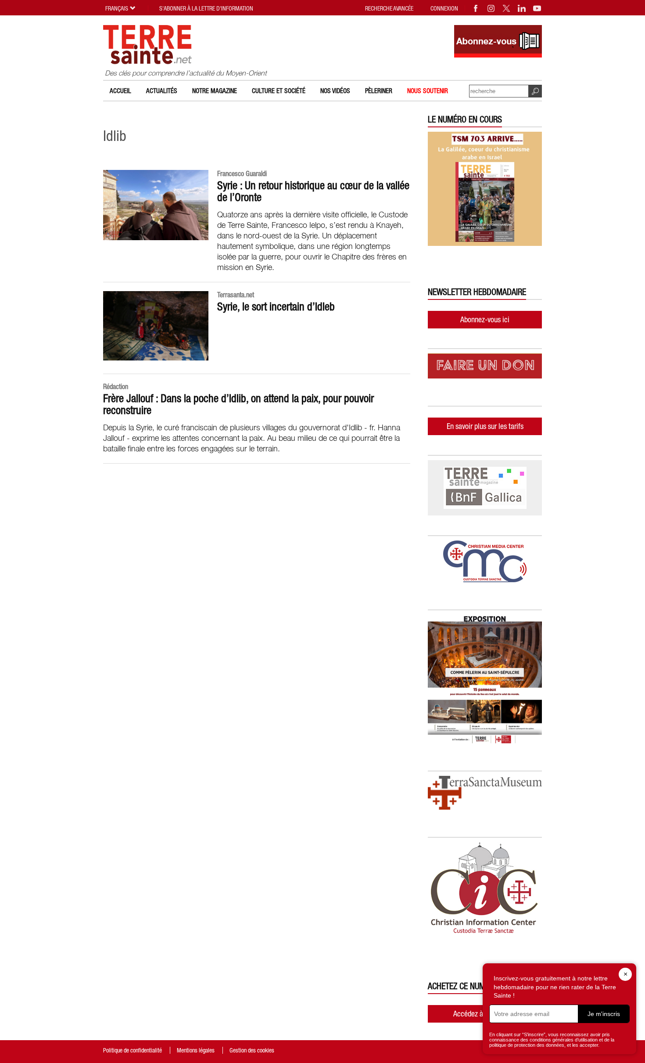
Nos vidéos (335, 90)
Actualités (161, 90)
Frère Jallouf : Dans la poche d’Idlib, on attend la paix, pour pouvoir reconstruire (238, 404)
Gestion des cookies (251, 1050)
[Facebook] (476, 8)
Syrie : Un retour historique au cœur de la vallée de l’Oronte (313, 191)
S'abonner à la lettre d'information (206, 8)
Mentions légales (196, 1050)
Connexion (444, 8)
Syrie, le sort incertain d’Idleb (276, 306)
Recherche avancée (389, 8)
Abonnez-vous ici (484, 319)
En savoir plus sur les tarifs (485, 426)
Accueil (120, 90)
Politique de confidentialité (132, 1050)
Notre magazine (214, 90)
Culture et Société (278, 90)
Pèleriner (378, 90)
